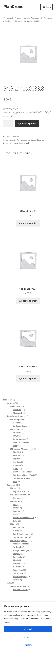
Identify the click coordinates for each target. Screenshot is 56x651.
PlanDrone (13, 6)
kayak (26, 143)
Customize (28, 637)
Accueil (10, 18)
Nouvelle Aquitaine (31, 18)
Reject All (28, 644)
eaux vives (18, 143)
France (18, 18)
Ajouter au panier (27, 123)
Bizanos (18, 21)
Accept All (28, 629)
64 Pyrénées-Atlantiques (25, 140)
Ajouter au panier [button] (28, 223)
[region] (28, 626)
